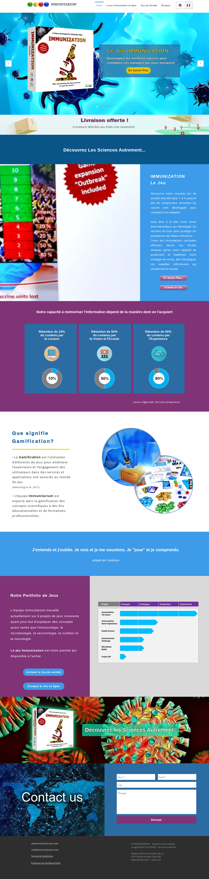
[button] (148, 4)
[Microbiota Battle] (108, 106)
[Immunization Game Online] (100, 106)
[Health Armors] (103, 106)
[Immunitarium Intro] (111, 106)
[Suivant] (200, 63)
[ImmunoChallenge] (105, 106)
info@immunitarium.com (45, 849)
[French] (188, 5)
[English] (180, 5)
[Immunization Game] (97, 106)
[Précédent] (8, 63)
